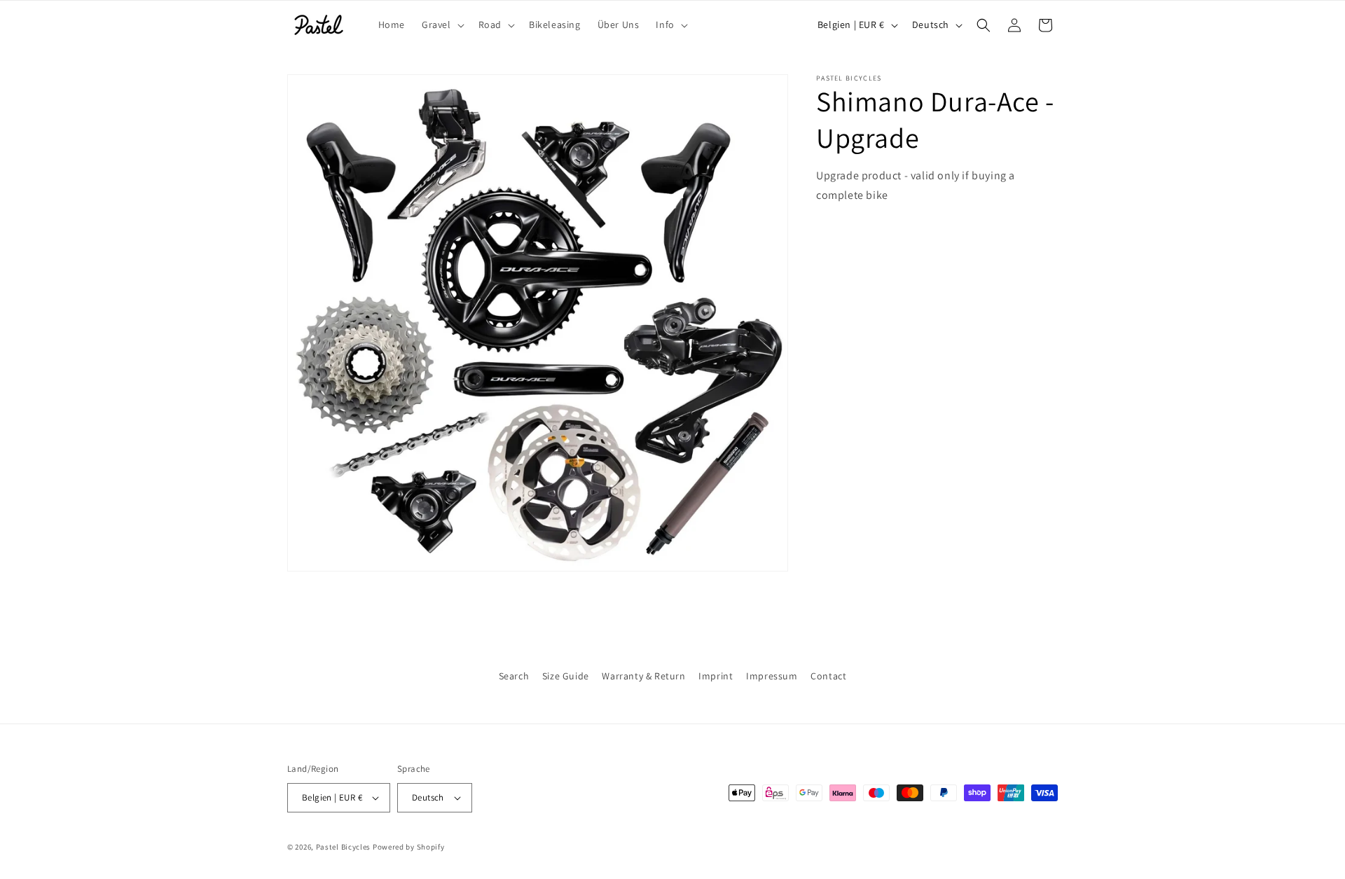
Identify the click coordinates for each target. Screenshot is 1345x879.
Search (514, 676)
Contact (828, 676)
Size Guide (565, 676)
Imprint (715, 676)
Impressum (771, 676)
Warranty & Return (643, 676)
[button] (441, 24)
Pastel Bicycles (343, 847)
